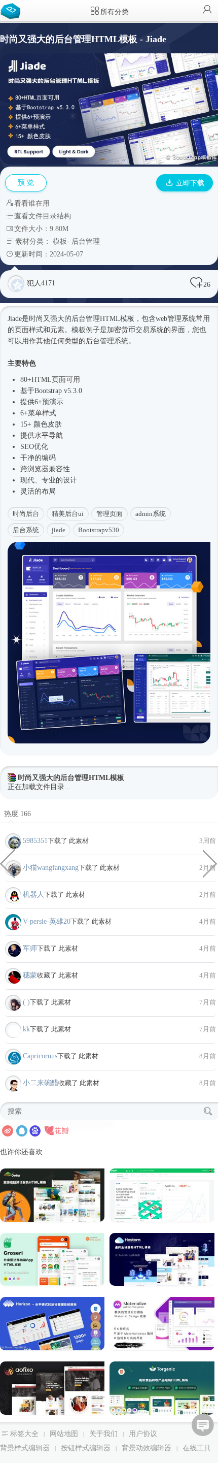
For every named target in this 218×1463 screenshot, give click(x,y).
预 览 (26, 182)
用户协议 (143, 1434)
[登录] (207, 10)
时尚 (36, 318)
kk (26, 1029)
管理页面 (109, 513)
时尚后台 (26, 513)
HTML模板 (117, 318)
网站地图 (64, 1434)
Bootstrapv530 (98, 530)
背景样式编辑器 (25, 1448)
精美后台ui (68, 513)
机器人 (33, 894)
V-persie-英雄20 (46, 921)
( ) (26, 1002)
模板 (60, 241)
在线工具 (197, 1448)
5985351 (35, 840)
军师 (30, 948)
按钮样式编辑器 (86, 1448)
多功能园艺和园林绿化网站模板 (7, 863)
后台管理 (85, 241)
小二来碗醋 (40, 1083)
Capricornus (40, 1056)
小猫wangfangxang (51, 867)
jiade (58, 530)
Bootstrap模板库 (12, 10)
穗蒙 (30, 975)
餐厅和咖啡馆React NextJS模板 (210, 863)
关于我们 (103, 1434)
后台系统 (26, 530)
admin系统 (150, 513)
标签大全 (24, 1434)
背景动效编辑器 (146, 1448)
